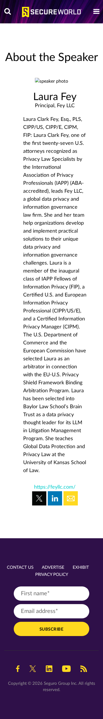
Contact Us (20, 567)
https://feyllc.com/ (55, 487)
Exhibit (81, 567)
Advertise (53, 567)
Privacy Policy (51, 574)
